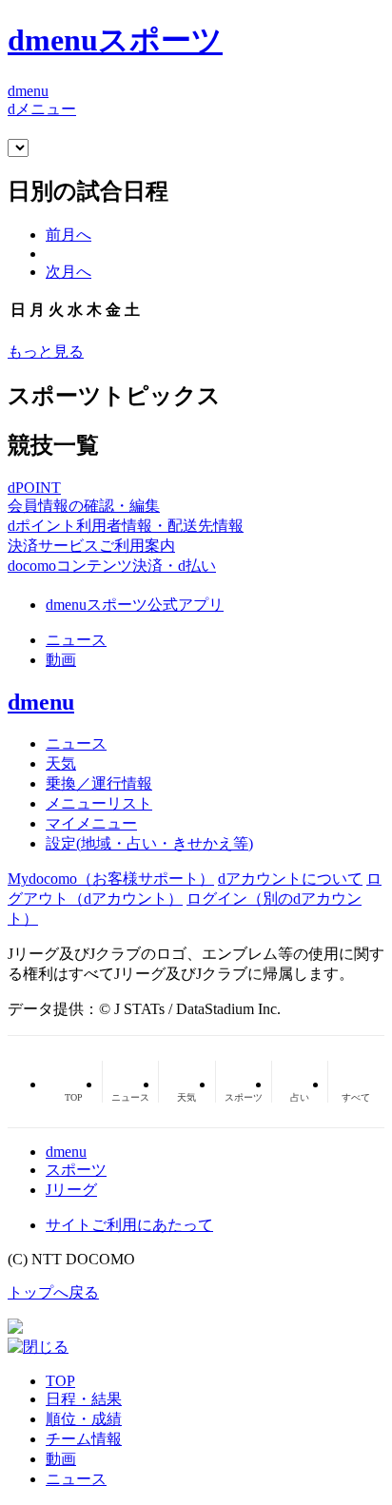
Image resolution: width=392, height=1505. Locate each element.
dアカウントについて (290, 878)
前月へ (68, 234)
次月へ (68, 272)
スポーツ (76, 1170)
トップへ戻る (53, 1292)
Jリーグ (71, 1190)
